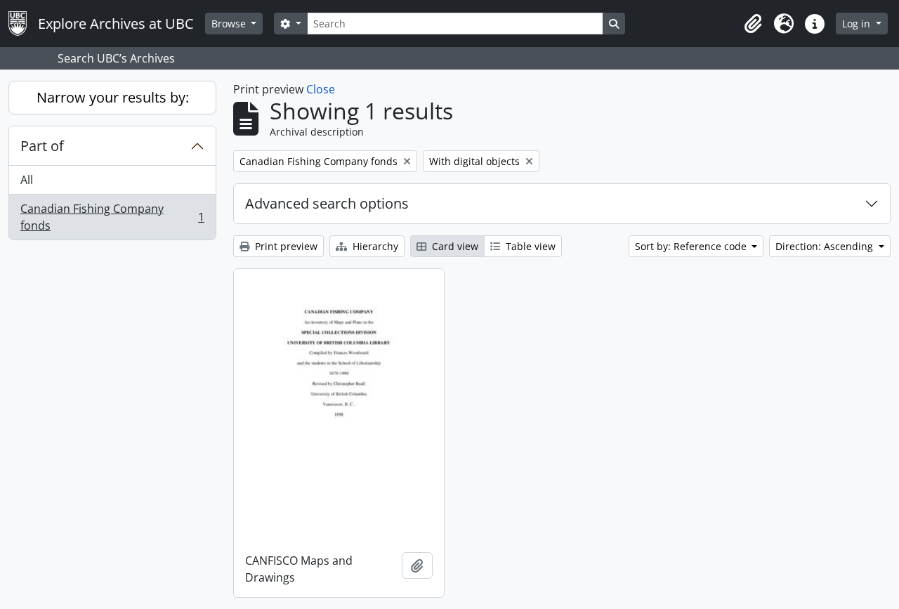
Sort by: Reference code (692, 246)
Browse (230, 23)
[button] (752, 23)
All (26, 180)
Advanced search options (327, 203)
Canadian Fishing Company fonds (112, 217)
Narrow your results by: (113, 97)
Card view (453, 246)
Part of (42, 145)
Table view (529, 246)
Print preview (284, 246)
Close (320, 89)
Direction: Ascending (825, 246)
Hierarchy (374, 246)
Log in (857, 23)
